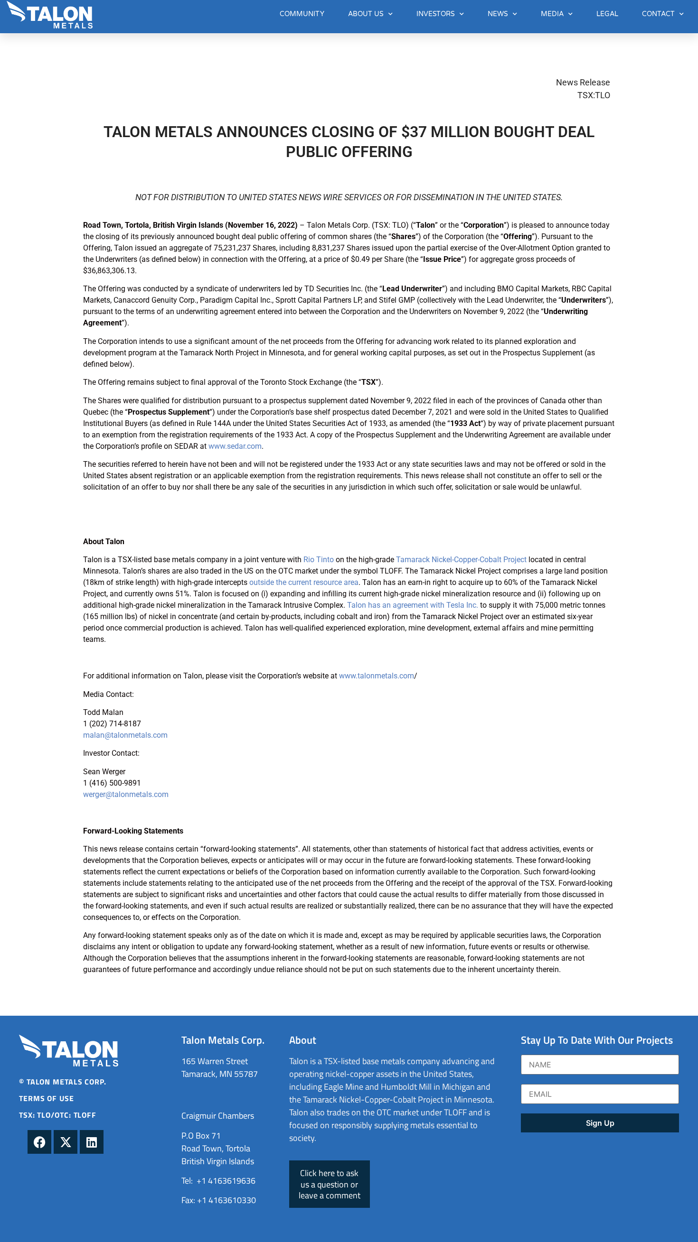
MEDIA (552, 14)
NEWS (498, 14)
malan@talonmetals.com (125, 735)
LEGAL (607, 14)
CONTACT (658, 14)
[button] (329, 1184)
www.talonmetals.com (376, 675)
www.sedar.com (235, 446)
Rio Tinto (318, 559)
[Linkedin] (92, 1142)
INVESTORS (435, 14)
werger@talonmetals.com (126, 794)
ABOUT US (366, 14)
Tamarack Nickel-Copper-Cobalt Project (461, 559)
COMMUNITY (302, 14)
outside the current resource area (303, 582)
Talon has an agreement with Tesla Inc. (412, 605)
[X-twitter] (65, 1142)
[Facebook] (39, 1142)
